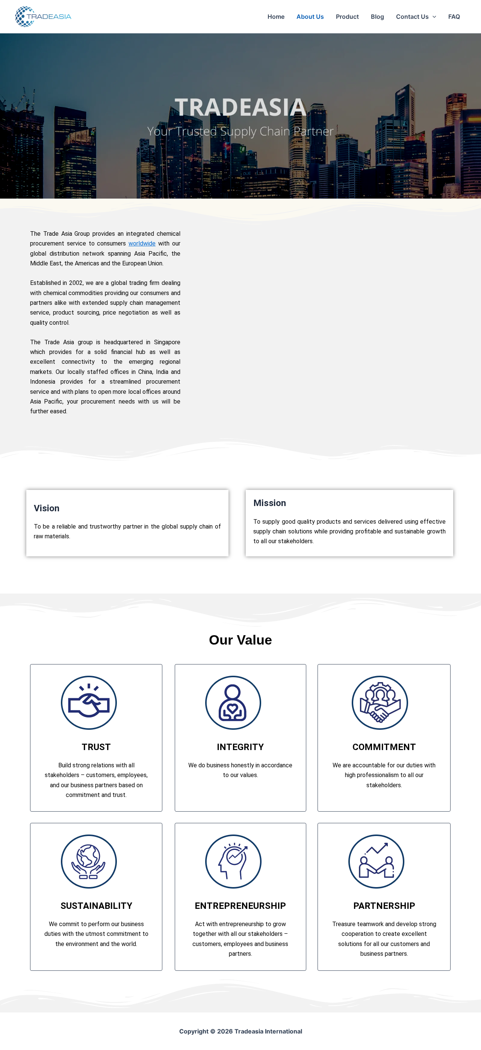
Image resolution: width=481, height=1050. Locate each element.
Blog (377, 16)
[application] (432, 17)
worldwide (142, 243)
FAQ (454, 16)
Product (347, 16)
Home (276, 16)
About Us (310, 16)
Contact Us (412, 16)
